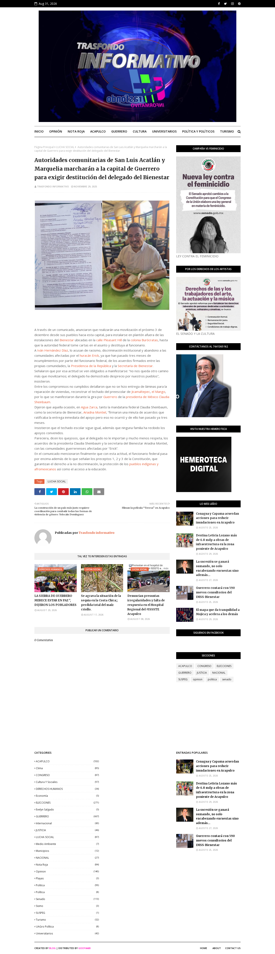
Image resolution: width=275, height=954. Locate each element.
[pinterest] (239, 3)
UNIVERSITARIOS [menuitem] (164, 131)
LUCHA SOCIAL (65, 147)
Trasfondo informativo (53, 186)
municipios (67, 851)
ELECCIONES (224, 666)
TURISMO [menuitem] (227, 131)
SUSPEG (183, 679)
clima (67, 768)
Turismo (67, 920)
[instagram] (232, 3)
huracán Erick (89, 355)
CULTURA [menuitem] (140, 131)
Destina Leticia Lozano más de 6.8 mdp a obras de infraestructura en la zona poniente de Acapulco (216, 542)
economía (67, 796)
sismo (67, 906)
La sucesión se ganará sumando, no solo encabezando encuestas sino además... (217, 568)
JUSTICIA (202, 673)
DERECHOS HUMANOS (67, 789)
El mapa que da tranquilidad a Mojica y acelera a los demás (218, 612)
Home (203, 948)
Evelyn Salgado (67, 809)
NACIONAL (218, 673)
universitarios (67, 933)
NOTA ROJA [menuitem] (76, 131)
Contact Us (233, 948)
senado (226, 679)
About (216, 948)
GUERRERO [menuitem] (119, 131)
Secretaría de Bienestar (135, 366)
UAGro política (67, 926)
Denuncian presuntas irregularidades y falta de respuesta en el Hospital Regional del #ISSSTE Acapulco (146, 605)
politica (212, 679)
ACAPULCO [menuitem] (98, 131)
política (67, 892)
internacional (67, 823)
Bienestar (67, 340)
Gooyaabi (84, 948)
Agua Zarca (89, 407)
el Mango (158, 391)
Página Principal (44, 147)
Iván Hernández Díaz (52, 350)
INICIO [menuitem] (39, 131)
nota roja (67, 864)
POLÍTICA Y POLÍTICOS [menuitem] (198, 131)
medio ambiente (67, 844)
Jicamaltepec (140, 391)
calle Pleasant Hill (109, 340)
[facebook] (219, 3)
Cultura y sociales (67, 782)
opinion (197, 679)
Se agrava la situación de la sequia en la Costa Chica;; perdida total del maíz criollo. (101, 602)
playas (67, 878)
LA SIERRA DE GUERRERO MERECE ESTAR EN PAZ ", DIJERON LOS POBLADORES (55, 600)
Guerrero (110, 397)
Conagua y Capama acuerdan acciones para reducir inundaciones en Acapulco (217, 518)
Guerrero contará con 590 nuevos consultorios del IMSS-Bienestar (215, 592)
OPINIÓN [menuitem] (55, 131)
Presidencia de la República (91, 366)
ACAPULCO (185, 666)
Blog (52, 948)
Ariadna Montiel (94, 412)
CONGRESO (204, 666)
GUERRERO (184, 673)
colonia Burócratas (144, 340)
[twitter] (225, 3)
